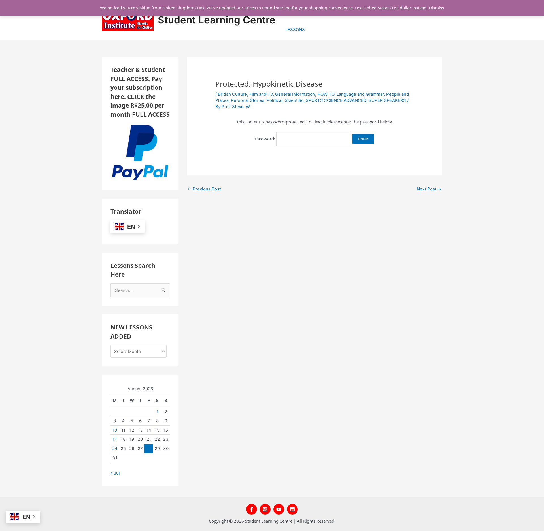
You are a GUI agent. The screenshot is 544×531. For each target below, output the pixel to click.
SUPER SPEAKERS (387, 100)
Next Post (429, 189)
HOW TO (325, 94)
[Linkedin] (292, 509)
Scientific (294, 100)
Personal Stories (247, 100)
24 (115, 448)
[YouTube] (278, 509)
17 (114, 439)
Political (274, 100)
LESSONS (295, 29)
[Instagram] (265, 509)
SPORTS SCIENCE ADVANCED (336, 100)
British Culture (232, 94)
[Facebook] (251, 509)
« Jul (115, 473)
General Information (295, 94)
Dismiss (436, 7)
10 (114, 430)
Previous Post (204, 189)
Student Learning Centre (216, 20)
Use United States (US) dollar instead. (391, 7)
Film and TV (261, 94)
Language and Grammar (360, 94)
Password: (265, 139)
